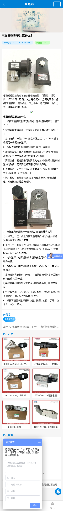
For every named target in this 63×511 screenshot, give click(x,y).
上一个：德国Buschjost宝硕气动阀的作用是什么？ (28, 326)
